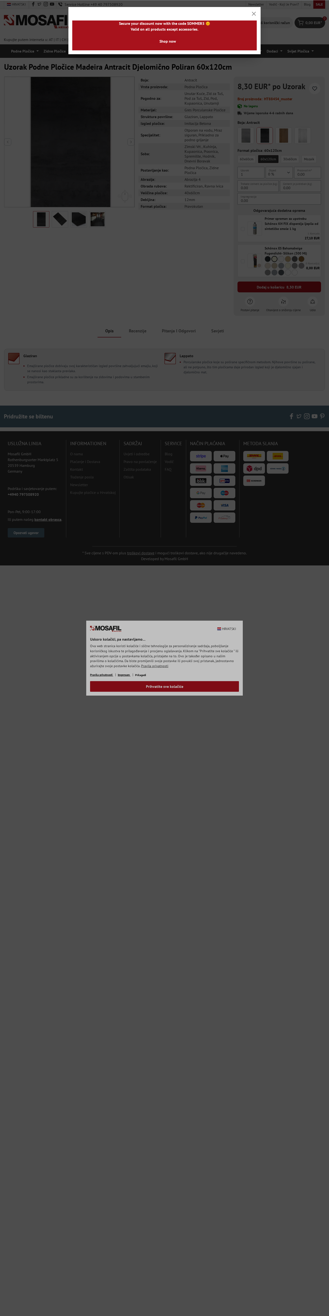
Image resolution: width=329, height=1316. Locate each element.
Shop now (167, 41)
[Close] (254, 14)
